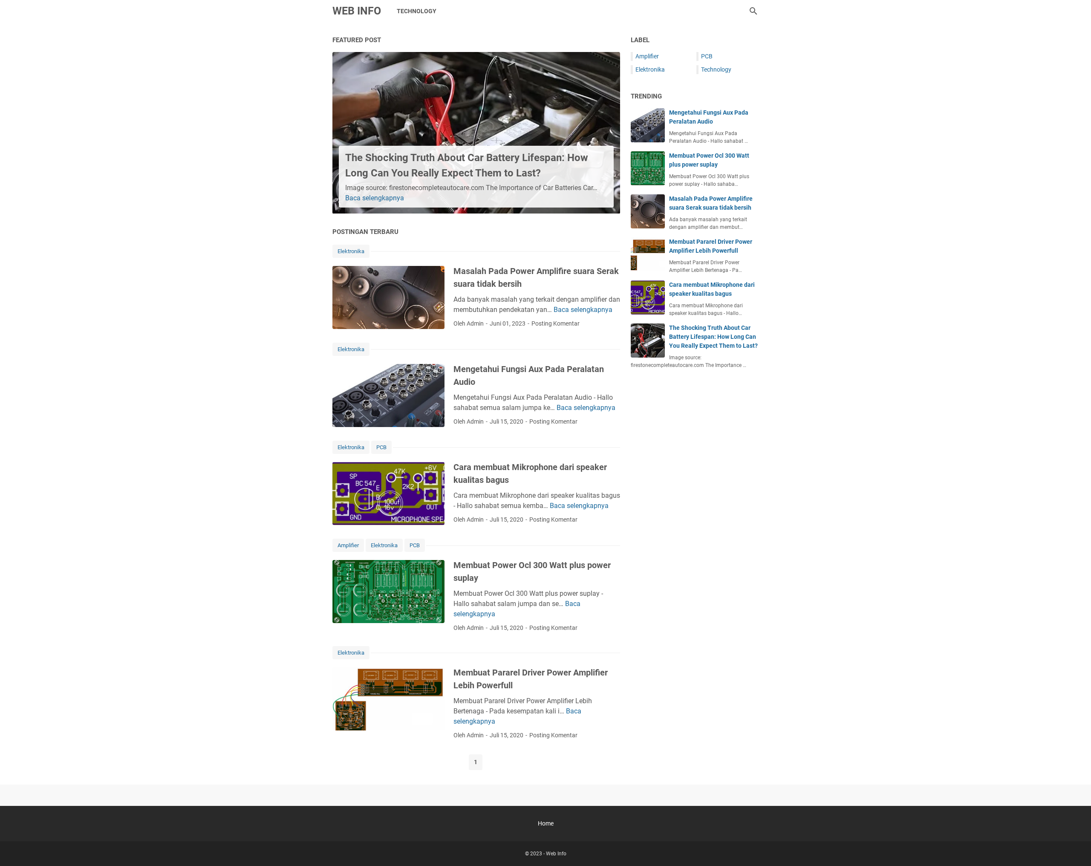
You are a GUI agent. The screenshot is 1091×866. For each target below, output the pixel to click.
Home (546, 823)
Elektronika (351, 251)
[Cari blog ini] (753, 11)
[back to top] (1073, 846)
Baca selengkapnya (374, 198)
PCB (381, 447)
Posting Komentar (555, 323)
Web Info (356, 11)
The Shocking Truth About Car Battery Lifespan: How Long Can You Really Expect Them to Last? (713, 336)
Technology (416, 11)
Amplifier (348, 545)
